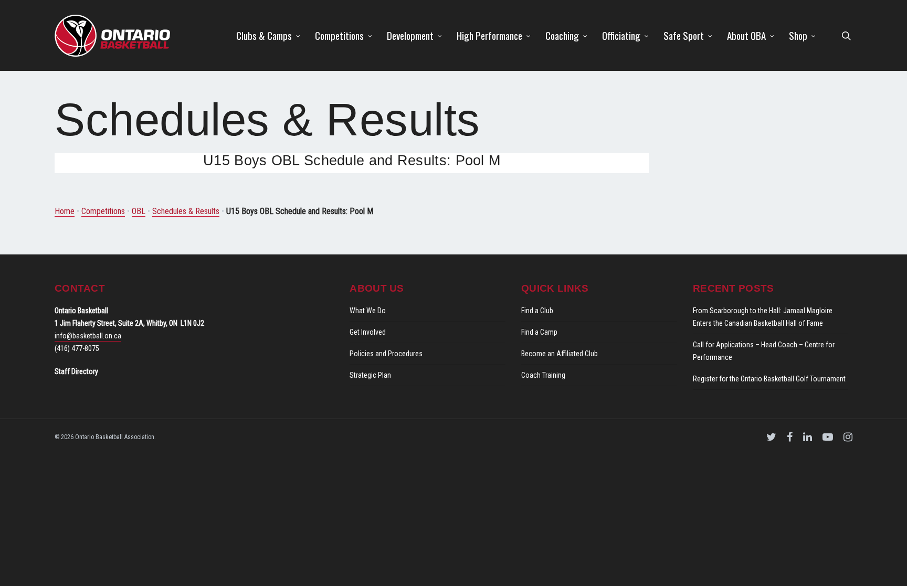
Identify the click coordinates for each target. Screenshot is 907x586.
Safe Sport (683, 35)
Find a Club (537, 310)
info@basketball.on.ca (88, 336)
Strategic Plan (370, 375)
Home (65, 211)
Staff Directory (76, 371)
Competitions (103, 211)
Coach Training (543, 375)
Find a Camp (539, 332)
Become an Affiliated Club (559, 353)
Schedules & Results (185, 211)
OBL (138, 211)
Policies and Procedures (386, 353)
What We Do (368, 310)
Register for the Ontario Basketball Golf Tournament (769, 379)
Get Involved (368, 332)
